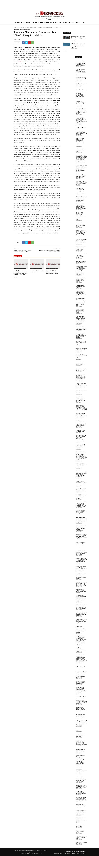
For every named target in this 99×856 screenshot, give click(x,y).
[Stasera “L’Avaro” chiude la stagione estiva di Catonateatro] (37, 264)
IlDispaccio (56, 853)
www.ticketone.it (20, 62)
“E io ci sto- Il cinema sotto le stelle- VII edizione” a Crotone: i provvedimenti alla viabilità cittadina (81, 779)
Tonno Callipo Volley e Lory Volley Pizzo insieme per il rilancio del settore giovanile (81, 568)
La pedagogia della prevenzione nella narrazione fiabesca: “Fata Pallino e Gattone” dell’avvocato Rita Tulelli (81, 407)
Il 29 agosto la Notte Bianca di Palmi (80, 667)
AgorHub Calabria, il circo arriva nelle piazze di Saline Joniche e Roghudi (81, 512)
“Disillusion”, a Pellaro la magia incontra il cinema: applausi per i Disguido (81, 786)
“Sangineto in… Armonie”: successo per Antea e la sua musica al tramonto (81, 771)
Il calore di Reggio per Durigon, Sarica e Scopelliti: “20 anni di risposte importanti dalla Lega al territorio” (78, 38)
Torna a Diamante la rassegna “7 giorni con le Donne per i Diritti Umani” (81, 465)
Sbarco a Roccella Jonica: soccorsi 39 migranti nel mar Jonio (81, 590)
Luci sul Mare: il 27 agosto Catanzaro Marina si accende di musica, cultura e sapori (81, 709)
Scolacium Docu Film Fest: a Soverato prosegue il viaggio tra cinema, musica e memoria (81, 335)
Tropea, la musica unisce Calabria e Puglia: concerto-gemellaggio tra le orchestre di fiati (81, 483)
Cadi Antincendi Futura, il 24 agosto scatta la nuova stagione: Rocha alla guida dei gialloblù (81, 606)
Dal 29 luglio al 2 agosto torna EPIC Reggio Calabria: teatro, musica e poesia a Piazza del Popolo (78, 45)
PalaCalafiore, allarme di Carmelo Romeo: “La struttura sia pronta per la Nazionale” (81, 614)
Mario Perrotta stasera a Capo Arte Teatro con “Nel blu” (81, 392)
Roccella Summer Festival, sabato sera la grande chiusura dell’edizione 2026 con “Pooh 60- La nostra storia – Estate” (81, 598)
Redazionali (67, 32)
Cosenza (73, 853)
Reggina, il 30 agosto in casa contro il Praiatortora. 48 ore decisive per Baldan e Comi (81, 71)
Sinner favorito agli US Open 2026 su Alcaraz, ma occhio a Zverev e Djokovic (81, 343)
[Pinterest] (29, 42)
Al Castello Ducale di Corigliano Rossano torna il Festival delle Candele (80, 224)
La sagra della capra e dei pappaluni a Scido (81, 262)
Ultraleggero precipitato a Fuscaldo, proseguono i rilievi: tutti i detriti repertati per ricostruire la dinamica (81, 536)
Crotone (77, 853)
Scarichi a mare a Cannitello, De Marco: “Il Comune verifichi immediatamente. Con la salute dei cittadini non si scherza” (81, 690)
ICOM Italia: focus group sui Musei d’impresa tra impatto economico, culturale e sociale (81, 198)
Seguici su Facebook (80, 851)
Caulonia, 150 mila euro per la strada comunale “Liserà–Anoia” (81, 78)
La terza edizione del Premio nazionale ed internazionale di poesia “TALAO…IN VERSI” (81, 415)
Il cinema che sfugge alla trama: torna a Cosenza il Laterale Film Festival (81, 819)
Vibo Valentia (82, 853)
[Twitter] (26, 42)
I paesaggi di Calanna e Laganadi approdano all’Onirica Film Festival (81, 715)
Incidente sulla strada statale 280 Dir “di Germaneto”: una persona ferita (80, 248)
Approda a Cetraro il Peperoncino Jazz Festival (80, 831)
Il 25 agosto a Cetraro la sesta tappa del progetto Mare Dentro (81, 363)
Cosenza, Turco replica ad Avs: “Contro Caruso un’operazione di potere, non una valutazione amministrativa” (81, 552)
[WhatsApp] (32, 42)
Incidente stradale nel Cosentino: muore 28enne (81, 150)
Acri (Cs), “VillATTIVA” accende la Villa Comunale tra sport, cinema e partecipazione (80, 528)
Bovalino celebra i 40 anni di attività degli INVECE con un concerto (80, 446)
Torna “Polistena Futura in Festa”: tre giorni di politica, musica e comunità (81, 496)
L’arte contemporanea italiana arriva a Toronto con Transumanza (81, 369)
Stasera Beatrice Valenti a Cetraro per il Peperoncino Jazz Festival (81, 256)
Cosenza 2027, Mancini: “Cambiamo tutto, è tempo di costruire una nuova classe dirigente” (81, 799)
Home (15, 27)
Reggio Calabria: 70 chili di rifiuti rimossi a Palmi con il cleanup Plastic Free (81, 241)
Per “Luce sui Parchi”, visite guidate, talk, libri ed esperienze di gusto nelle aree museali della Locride (81, 111)
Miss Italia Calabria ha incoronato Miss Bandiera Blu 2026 (80, 750)
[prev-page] (14, 278)
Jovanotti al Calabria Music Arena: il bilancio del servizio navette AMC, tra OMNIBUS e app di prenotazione (81, 63)
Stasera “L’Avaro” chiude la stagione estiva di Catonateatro (81, 349)
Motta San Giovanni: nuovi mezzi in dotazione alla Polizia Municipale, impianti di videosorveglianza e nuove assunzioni (81, 377)
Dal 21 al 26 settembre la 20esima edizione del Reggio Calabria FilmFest (81, 356)
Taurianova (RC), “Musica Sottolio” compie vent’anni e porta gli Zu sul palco (81, 621)
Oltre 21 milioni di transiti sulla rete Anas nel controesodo (81, 85)
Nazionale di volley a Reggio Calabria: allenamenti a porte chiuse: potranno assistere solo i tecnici (81, 206)
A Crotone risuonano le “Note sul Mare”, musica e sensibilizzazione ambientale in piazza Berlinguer (81, 560)
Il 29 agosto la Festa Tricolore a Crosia (80, 431)
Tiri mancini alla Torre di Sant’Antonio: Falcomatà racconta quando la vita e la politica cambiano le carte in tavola (81, 674)
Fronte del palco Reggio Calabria (30, 27)
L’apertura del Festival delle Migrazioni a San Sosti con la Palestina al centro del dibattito (81, 385)
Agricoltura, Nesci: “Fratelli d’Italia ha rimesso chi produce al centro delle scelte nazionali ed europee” (81, 191)
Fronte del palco (20, 27)
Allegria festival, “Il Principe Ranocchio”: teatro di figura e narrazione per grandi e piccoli (52, 272)
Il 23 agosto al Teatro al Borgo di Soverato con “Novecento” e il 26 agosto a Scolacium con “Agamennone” (81, 723)
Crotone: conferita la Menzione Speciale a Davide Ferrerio (80, 682)
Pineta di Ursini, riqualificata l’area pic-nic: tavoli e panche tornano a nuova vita (81, 103)
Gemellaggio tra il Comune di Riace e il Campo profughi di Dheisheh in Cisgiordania (81, 293)
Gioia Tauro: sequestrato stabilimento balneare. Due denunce (81, 649)
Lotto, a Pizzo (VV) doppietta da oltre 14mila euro (80, 735)
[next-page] (16, 278)
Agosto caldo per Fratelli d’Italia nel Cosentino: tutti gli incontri (80, 311)
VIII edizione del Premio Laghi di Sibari (81, 826)
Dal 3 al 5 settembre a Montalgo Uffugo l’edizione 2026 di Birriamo (81, 279)
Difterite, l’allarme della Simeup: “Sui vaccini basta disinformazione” (81, 490)
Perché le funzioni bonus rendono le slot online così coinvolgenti (81, 328)
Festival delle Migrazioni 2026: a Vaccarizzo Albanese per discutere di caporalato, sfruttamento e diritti (81, 168)
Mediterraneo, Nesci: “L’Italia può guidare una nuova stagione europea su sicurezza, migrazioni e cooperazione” (81, 520)
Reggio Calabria (63, 853)
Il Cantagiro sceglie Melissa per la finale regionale (80, 286)
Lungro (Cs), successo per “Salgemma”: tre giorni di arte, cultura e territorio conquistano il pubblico (81, 576)
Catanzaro (69, 853)
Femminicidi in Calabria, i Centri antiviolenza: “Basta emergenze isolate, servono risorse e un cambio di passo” (81, 504)
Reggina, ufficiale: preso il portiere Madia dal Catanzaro (81, 837)
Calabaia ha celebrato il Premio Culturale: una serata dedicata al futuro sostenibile (81, 812)
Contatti (66, 851)
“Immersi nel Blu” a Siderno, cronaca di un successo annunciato (81, 805)
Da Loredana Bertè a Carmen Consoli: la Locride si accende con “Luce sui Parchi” (81, 544)
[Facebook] (23, 42)
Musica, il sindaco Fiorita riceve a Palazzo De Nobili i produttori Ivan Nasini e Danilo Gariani (81, 584)
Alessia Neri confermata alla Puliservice (81, 843)
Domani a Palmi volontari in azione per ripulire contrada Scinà (81, 792)
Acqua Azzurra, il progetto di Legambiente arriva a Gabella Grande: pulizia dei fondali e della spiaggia (81, 629)
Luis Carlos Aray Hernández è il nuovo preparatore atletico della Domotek (80, 175)
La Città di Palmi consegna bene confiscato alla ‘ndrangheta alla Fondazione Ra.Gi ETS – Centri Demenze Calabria (81, 216)
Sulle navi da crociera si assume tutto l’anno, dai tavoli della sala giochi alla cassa (81, 183)
